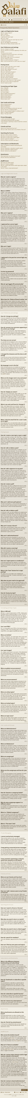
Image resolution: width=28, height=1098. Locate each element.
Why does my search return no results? (9, 136)
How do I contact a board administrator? (9, 168)
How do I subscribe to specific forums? (9, 149)
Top (26, 188)
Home (5, 19)
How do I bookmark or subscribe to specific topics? (12, 148)
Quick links (2, 20)
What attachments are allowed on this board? (10, 156)
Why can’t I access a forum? (7, 74)
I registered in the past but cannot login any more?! (12, 39)
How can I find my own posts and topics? (10, 140)
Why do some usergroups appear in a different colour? (12, 111)
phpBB (3, 374)
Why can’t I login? (5, 38)
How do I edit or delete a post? (7, 67)
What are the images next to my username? (10, 57)
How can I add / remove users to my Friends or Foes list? (13, 129)
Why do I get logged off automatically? (9, 42)
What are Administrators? (6, 104)
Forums (9, 20)
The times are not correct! (6, 53)
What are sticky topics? (6, 96)
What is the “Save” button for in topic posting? (11, 80)
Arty (15, 1095)
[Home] (14, 9)
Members (12, 20)
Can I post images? (5, 92)
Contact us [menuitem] (17, 1092)
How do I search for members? (7, 138)
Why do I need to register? (6, 32)
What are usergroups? (5, 106)
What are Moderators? (5, 105)
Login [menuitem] (24, 20)
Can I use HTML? (4, 89)
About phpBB (17, 1040)
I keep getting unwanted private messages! (10, 120)
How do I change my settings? (7, 49)
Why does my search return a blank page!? (10, 137)
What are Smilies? (5, 90)
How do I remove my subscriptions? (8, 150)
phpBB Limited (11, 1038)
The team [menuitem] (23, 1092)
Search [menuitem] (26, 25)
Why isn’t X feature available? (7, 164)
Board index (7, 1092)
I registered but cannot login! (7, 37)
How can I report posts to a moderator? (9, 78)
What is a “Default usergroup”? (7, 112)
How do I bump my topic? (6, 82)
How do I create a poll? (6, 70)
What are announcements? (6, 94)
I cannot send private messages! (8, 119)
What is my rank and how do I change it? (9, 60)
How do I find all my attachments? (8, 157)
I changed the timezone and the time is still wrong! (12, 54)
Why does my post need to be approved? (10, 81)
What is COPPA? (4, 34)
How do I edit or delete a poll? (7, 73)
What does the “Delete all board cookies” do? (10, 43)
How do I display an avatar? (7, 58)
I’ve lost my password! (6, 41)
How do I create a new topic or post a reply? (10, 66)
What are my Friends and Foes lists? (9, 128)
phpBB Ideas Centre (8, 1049)
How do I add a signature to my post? (9, 69)
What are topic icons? (5, 99)
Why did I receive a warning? (7, 77)
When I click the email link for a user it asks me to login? (13, 61)
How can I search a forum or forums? (9, 134)
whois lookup (15, 1061)
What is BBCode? (4, 88)
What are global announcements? (8, 93)
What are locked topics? (6, 97)
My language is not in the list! (7, 55)
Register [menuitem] (26, 20)
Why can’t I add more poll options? (8, 72)
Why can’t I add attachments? (7, 76)
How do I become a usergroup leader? (9, 109)
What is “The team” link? (6, 113)
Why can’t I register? (5, 35)
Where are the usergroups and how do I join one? (11, 108)
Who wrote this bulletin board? (7, 162)
